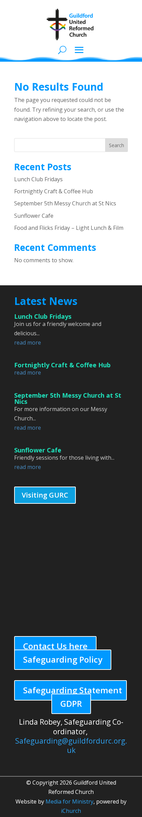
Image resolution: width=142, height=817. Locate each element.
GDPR (71, 703)
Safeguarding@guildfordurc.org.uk (71, 745)
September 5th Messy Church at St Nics (65, 203)
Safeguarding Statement (72, 690)
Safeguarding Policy (62, 659)
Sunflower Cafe (33, 215)
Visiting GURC (45, 495)
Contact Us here (55, 646)
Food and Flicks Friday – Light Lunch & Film (68, 228)
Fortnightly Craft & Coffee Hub (53, 191)
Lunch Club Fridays (38, 179)
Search (116, 145)
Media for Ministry (69, 801)
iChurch (71, 811)
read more (27, 342)
